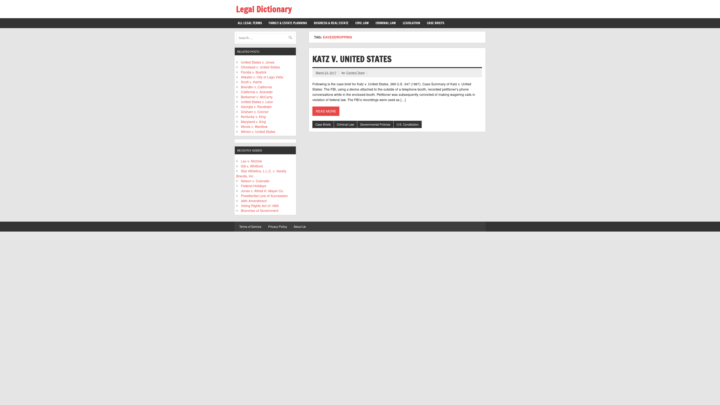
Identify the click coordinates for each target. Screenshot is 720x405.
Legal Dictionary (264, 9)
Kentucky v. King (253, 116)
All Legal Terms (250, 23)
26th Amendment (254, 200)
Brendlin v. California (256, 87)
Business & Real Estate (331, 23)
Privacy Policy (277, 226)
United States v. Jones (257, 62)
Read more (326, 111)
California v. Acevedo (257, 91)
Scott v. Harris (251, 82)
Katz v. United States (352, 59)
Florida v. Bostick (253, 72)
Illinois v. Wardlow (254, 126)
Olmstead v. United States (260, 67)
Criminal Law (386, 23)
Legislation (411, 23)
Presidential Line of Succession (264, 195)
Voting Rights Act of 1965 (260, 205)
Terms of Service (250, 226)
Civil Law (362, 23)
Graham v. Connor (254, 111)
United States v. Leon (257, 101)
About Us (300, 226)
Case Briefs (435, 23)
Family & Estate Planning (288, 23)
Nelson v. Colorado (255, 180)
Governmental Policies (375, 124)
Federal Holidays (253, 185)
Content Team (355, 72)
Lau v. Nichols (251, 161)
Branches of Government (259, 210)
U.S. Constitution (408, 124)
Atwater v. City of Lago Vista (262, 77)
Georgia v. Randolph (256, 106)
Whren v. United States (258, 131)
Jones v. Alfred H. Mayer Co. (262, 190)
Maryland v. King (253, 121)
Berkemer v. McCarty (257, 96)
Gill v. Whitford (252, 166)
